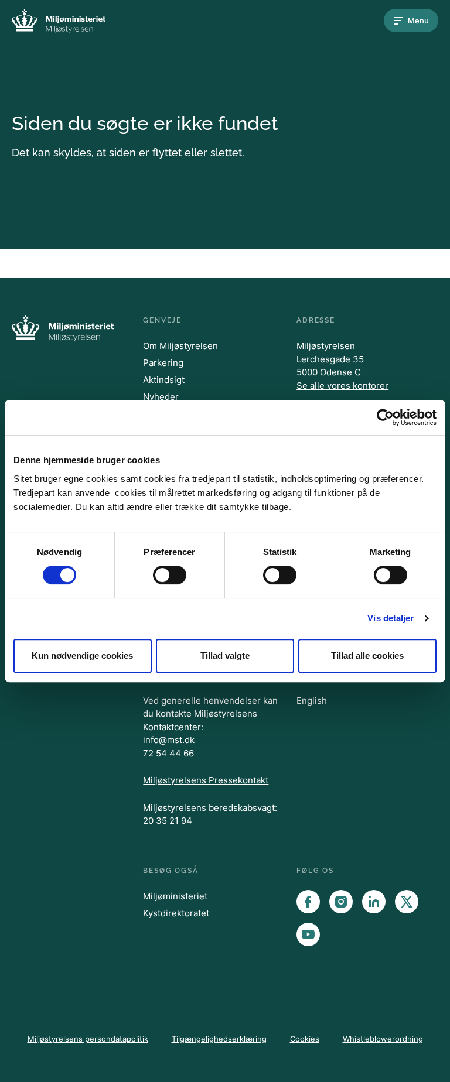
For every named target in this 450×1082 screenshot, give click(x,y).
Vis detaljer (390, 618)
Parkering (163, 362)
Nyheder (161, 396)
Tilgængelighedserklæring (219, 1038)
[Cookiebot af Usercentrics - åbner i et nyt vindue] (385, 417)
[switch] (169, 575)
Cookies (304, 1038)
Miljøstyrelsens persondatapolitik (88, 1038)
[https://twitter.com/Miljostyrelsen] (406, 901)
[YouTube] (308, 934)
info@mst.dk (169, 739)
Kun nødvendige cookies (82, 655)
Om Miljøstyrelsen (180, 345)
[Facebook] (308, 901)
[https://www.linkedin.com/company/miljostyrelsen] (374, 901)
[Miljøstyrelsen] (58, 21)
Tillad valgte (225, 655)
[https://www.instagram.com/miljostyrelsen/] (341, 901)
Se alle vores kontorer (342, 385)
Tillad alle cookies (367, 655)
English (311, 700)
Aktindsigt (164, 379)
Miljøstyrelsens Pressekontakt (205, 780)
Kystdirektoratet (176, 913)
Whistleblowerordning (383, 1038)
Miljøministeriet (175, 896)
